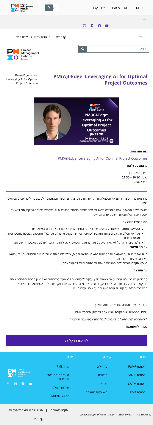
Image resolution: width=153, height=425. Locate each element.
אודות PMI (63, 366)
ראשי (35, 75)
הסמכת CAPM (137, 384)
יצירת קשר (98, 8)
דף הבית (138, 8)
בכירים (103, 384)
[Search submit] (83, 49)
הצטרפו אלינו (119, 8)
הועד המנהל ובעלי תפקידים (58, 377)
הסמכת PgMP (137, 366)
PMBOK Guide (59, 396)
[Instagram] (85, 26)
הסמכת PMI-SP (136, 375)
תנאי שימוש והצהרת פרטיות (26, 410)
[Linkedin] (92, 26)
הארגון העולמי (60, 387)
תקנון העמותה (59, 410)
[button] (144, 19)
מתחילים (102, 366)
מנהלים (102, 375)
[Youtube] (107, 26)
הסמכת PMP (138, 392)
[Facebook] (99, 26)
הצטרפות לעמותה (96, 392)
